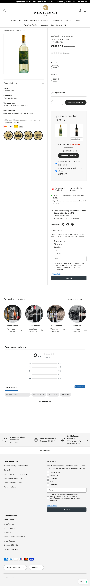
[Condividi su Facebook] (67, 224)
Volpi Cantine (55, 36)
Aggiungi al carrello (75, 102)
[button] (85, 10)
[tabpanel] (45, 408)
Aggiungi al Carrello (68, 155)
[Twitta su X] (62, 224)
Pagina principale (9, 30)
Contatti (7, 470)
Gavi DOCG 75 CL (21, 30)
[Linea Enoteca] (56, 314)
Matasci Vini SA (12, 578)
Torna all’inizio (45, 450)
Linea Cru (77, 326)
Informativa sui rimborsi (13, 478)
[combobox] (76, 139)
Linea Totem (12, 326)
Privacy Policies (10, 487)
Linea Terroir (34, 326)
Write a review (80, 387)
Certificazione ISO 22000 (14, 483)
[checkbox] (65, 395)
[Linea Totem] (13, 314)
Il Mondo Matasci (11, 549)
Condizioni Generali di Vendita (16, 474)
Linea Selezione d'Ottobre (14, 537)
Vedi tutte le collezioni (77, 299)
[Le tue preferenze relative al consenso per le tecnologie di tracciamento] (86, 582)
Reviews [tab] (11, 387)
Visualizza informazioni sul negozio (66, 218)
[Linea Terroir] (34, 314)
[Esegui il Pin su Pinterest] (72, 224)
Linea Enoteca (56, 326)
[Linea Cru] (77, 314)
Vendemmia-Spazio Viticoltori (16, 466)
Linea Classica (9, 541)
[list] (24, 54)
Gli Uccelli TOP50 (11, 545)
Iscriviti (69, 278)
